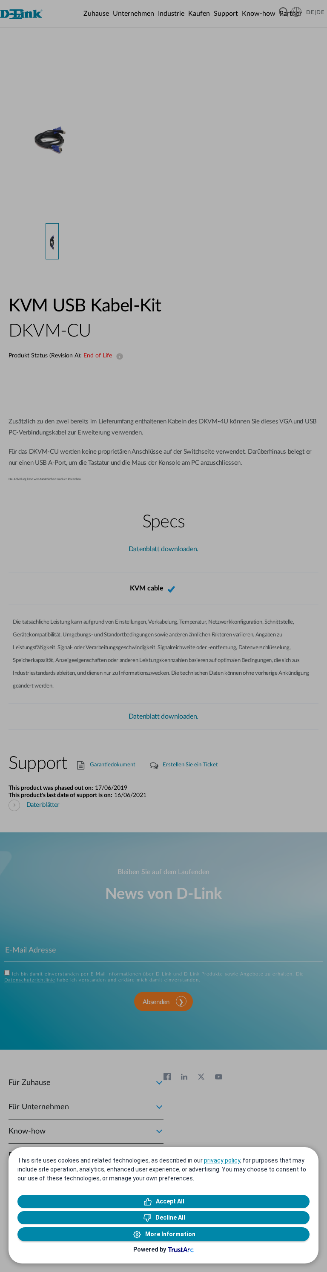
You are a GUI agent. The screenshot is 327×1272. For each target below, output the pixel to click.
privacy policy (222, 1160)
